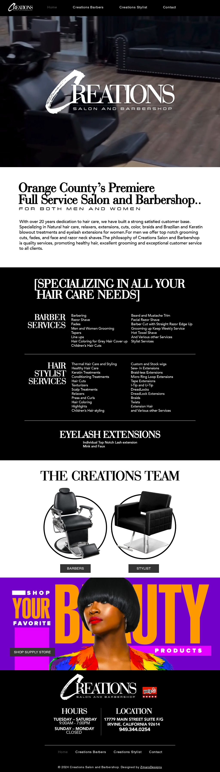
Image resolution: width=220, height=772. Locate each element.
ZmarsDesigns (151, 767)
